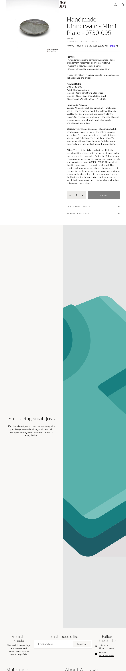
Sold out (104, 195)
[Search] (10, 4)
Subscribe (82, 644)
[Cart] (122, 4)
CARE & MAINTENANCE (79, 206)
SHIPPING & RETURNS (78, 213)
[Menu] (3, 4)
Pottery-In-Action (85, 75)
